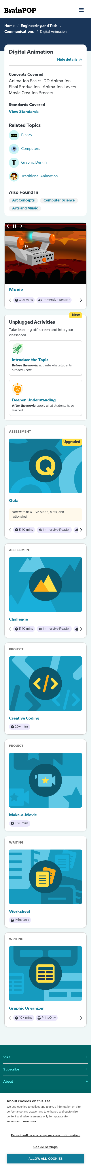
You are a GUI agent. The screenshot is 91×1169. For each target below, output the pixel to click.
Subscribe (45, 1069)
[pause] (14, 226)
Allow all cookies (45, 1158)
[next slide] (21, 226)
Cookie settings (45, 1147)
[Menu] (82, 10)
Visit (45, 1057)
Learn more (29, 1121)
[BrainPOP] (20, 10)
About (45, 1082)
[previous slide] (8, 226)
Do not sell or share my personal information (45, 1135)
